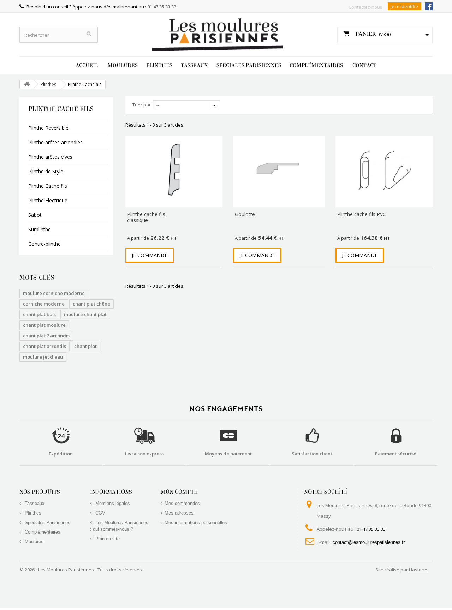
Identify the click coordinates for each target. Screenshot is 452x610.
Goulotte (245, 214)
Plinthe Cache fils (47, 185)
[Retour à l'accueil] (27, 84)
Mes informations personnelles (196, 522)
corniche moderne (44, 304)
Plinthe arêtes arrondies (55, 142)
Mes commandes (182, 503)
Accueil (87, 65)
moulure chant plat (85, 314)
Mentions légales (112, 503)
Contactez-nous (365, 7)
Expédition (61, 454)
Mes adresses (179, 513)
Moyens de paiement (228, 454)
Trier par (141, 104)
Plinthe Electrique (47, 200)
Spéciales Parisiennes (248, 65)
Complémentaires (316, 65)
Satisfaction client (312, 454)
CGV (99, 513)
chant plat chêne (91, 304)
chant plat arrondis (44, 346)
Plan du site (107, 538)
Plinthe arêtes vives (50, 156)
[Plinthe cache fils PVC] (384, 169)
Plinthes (159, 65)
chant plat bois (39, 314)
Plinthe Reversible (48, 127)
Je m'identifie (404, 6)
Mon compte (179, 491)
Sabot (35, 214)
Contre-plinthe (44, 243)
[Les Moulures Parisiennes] (217, 31)
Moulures (123, 65)
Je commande (149, 255)
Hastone (418, 570)
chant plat (85, 346)
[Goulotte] (279, 168)
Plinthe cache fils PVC (361, 214)
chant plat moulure (44, 325)
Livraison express (144, 454)
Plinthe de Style (45, 171)
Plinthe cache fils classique (146, 217)
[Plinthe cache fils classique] (173, 169)
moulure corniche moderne (54, 293)
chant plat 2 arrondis (46, 335)
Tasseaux (194, 65)
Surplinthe (39, 229)
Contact (364, 65)
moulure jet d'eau (43, 357)
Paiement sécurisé (395, 454)
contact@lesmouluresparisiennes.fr (369, 542)
